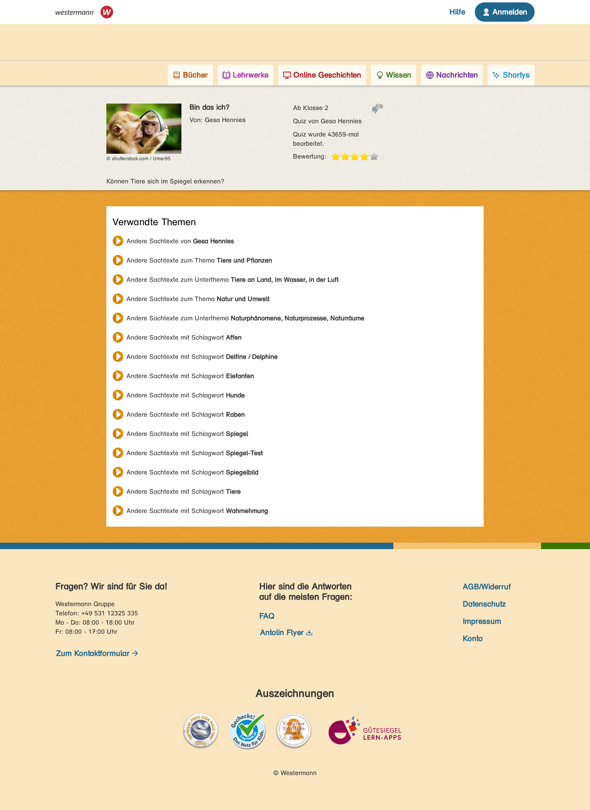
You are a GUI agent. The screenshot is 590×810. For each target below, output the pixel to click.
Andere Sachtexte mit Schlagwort (184, 337)
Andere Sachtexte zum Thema (199, 260)
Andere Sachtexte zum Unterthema (232, 279)
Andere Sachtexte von (180, 241)
